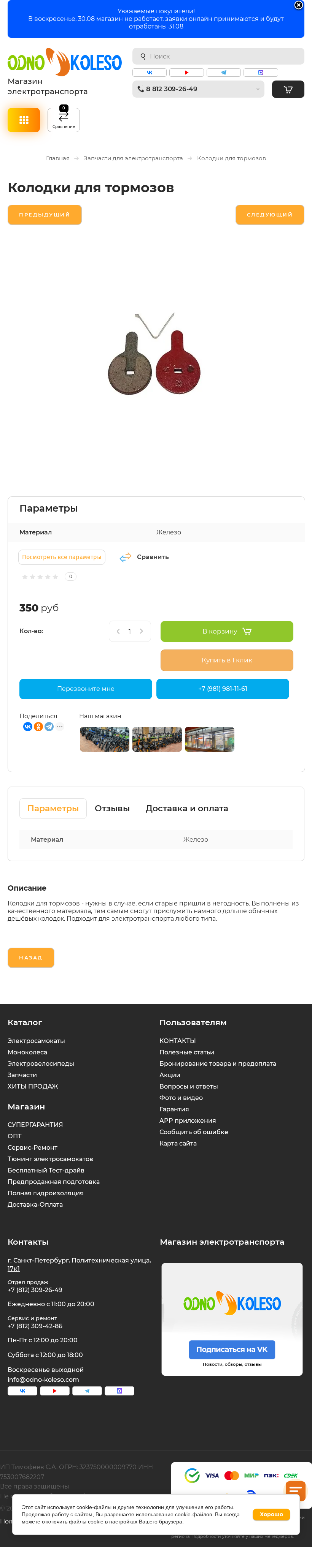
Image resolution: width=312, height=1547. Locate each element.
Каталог (24, 120)
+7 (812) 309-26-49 (35, 1290)
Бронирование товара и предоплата (217, 1063)
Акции (169, 1075)
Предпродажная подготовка (54, 1181)
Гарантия (174, 1109)
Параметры (53, 808)
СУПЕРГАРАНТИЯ (35, 1124)
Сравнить (153, 557)
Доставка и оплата (187, 808)
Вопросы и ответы (188, 1086)
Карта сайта (178, 1143)
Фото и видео (181, 1097)
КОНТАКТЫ (177, 1041)
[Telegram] (49, 726)
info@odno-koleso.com (43, 1379)
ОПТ (15, 1136)
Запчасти (22, 1075)
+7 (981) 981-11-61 (222, 688)
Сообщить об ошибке (193, 1132)
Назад (31, 957)
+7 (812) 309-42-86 (35, 1326)
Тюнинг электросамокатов (50, 1159)
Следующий (270, 215)
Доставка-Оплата (35, 1204)
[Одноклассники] (38, 726)
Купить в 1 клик (227, 660)
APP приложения (187, 1120)
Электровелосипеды (41, 1063)
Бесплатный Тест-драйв (46, 1170)
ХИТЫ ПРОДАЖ (33, 1086)
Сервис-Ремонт (32, 1147)
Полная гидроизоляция (46, 1193)
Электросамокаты (36, 1041)
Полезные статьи (186, 1052)
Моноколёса (27, 1052)
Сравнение (64, 118)
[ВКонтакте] (27, 726)
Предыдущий (44, 215)
